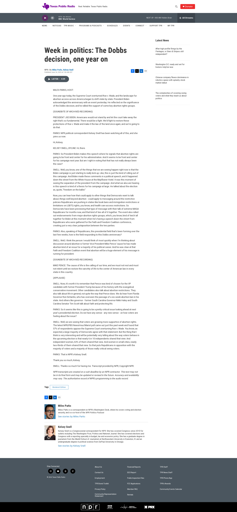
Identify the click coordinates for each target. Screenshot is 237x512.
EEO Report (131, 472)
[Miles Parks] (50, 411)
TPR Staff (164, 467)
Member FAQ (132, 489)
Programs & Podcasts (90, 26)
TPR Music (69, 26)
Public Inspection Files (135, 478)
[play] (45, 18)
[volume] (52, 18)
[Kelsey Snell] (50, 432)
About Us (98, 467)
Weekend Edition (59, 387)
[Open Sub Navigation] (49, 26)
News (44, 26)
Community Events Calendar (171, 489)
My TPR (171, 26)
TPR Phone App (166, 478)
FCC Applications (133, 484)
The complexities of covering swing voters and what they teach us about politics (171, 96)
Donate (189, 6)
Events (126, 26)
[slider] (56, 18)
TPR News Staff (166, 472)
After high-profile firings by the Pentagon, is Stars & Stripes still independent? (170, 51)
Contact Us (99, 472)
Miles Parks (57, 70)
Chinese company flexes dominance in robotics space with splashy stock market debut (172, 80)
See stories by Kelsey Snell (72, 445)
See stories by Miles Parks (71, 416)
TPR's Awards (165, 484)
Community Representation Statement (105, 495)
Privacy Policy (100, 489)
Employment (100, 478)
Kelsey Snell (68, 70)
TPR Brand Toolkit (102, 484)
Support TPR (156, 26)
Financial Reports (134, 467)
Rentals (130, 495)
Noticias (57, 26)
